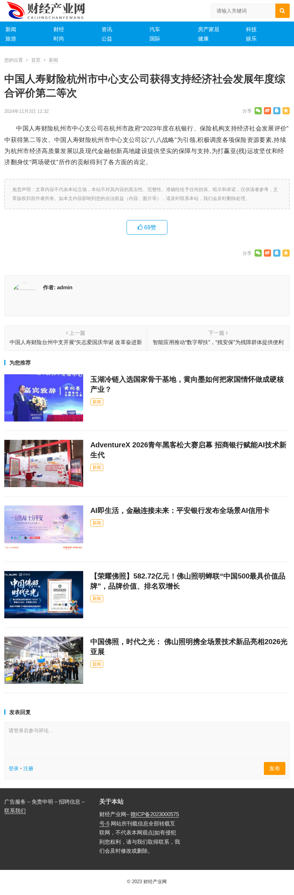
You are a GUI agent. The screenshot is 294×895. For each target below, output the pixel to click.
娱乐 (251, 38)
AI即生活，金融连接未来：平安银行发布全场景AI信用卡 (180, 510)
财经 (58, 29)
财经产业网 (155, 881)
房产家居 (208, 29)
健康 (203, 38)
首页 (36, 60)
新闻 (10, 29)
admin (64, 287)
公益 (106, 38)
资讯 (106, 29)
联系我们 (15, 811)
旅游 (10, 38)
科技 (251, 29)
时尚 (58, 38)
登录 (14, 768)
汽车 (155, 29)
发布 (274, 768)
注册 (28, 768)
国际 (155, 38)
